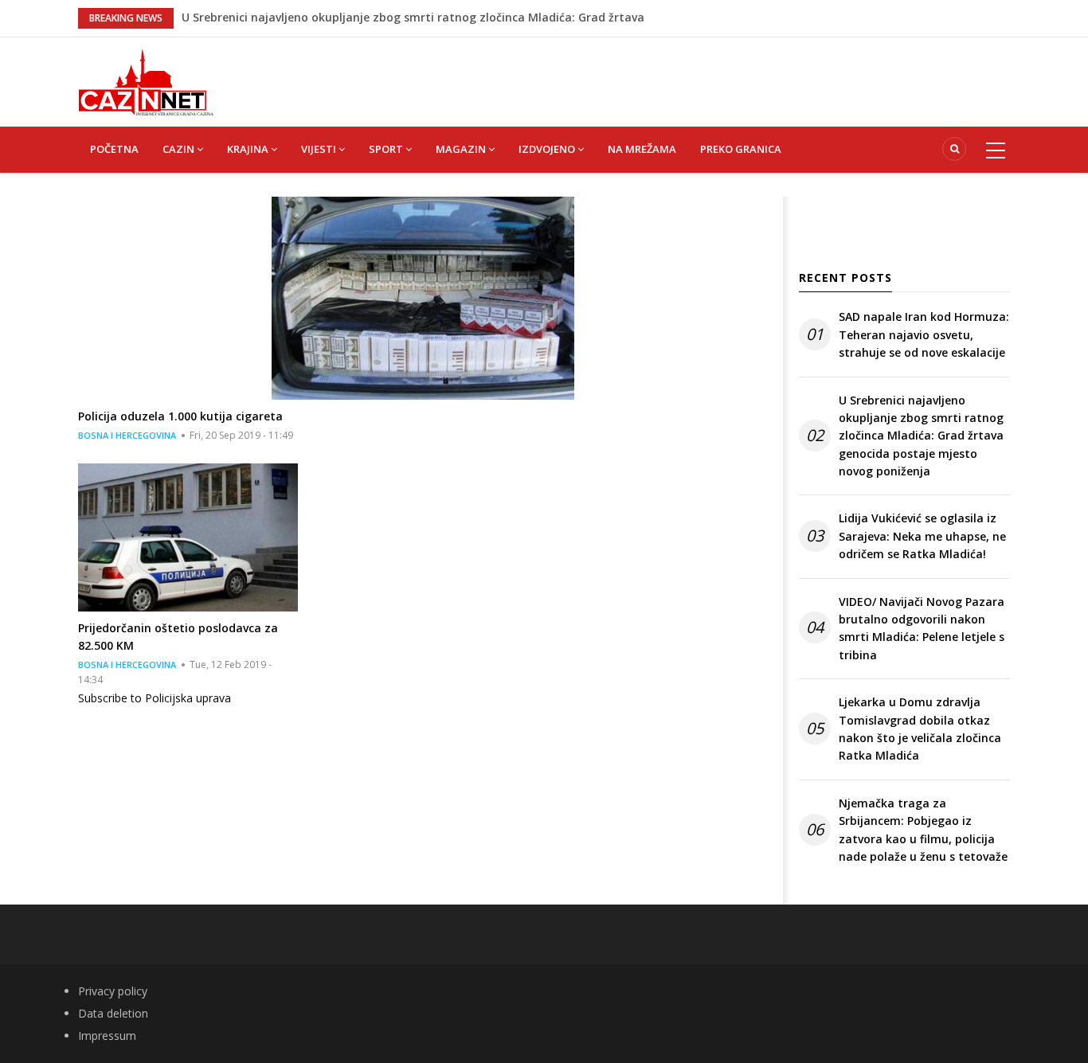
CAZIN (179, 149)
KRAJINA (249, 149)
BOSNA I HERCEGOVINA (127, 435)
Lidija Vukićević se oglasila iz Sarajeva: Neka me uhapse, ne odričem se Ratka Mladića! (922, 535)
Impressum (107, 1035)
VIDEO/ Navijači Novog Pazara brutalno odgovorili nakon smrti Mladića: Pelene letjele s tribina (921, 628)
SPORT (387, 149)
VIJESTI (320, 149)
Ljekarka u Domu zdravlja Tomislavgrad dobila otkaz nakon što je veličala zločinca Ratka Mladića (920, 728)
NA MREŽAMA (642, 149)
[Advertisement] (623, 73)
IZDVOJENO (548, 149)
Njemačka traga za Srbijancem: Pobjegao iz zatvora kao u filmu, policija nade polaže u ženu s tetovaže (923, 829)
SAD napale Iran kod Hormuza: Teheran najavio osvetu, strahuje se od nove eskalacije (924, 334)
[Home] (145, 80)
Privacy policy (112, 991)
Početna (114, 149)
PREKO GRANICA (740, 149)
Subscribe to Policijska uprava (154, 697)
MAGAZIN (462, 149)
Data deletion (113, 1013)
